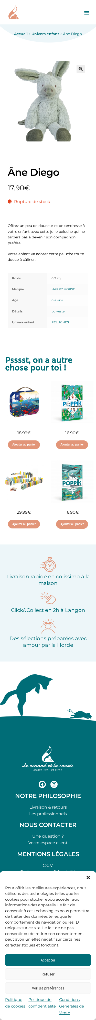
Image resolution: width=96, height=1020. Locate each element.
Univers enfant (45, 34)
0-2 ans (57, 300)
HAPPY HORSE (63, 289)
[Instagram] (54, 784)
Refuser (48, 974)
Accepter (48, 960)
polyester (58, 311)
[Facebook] (42, 784)
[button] (88, 877)
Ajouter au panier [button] (24, 444)
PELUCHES (60, 322)
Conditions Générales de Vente (71, 1006)
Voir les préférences (48, 988)
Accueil (21, 34)
